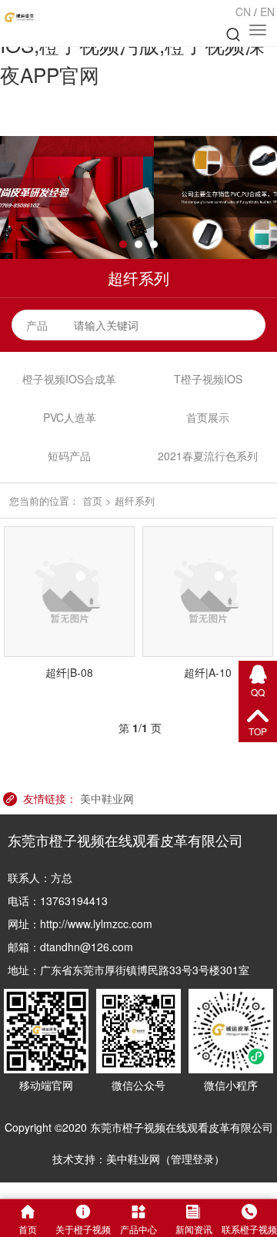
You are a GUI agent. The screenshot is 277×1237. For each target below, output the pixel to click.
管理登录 (192, 1158)
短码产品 (69, 455)
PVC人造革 (69, 417)
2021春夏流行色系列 (208, 455)
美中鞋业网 (107, 798)
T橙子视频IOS (208, 378)
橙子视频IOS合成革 (69, 378)
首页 (92, 500)
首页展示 (207, 417)
